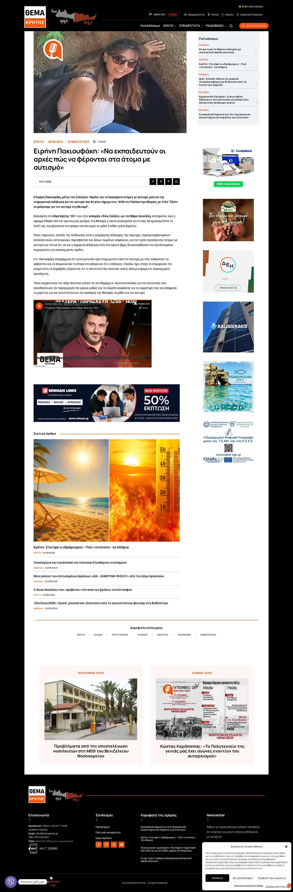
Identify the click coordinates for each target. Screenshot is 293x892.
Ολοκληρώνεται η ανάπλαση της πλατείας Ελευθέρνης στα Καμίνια (80, 562)
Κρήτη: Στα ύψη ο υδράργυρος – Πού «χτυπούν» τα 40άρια (81, 547)
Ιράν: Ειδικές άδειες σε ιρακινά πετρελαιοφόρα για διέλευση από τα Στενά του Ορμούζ (222, 82)
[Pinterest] (168, 181)
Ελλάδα (204, 92)
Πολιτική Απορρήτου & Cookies (248, 885)
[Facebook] (153, 181)
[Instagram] (106, 845)
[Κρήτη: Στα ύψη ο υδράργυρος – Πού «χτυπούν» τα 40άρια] (107, 490)
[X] (160, 181)
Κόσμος (204, 45)
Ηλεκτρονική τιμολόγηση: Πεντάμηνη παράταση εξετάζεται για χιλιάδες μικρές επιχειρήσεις (168, 849)
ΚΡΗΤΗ (39, 141)
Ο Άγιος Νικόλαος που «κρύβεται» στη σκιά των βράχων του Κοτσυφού (83, 590)
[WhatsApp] (176, 181)
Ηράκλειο (55, 141)
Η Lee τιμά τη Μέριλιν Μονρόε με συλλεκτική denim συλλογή (220, 50)
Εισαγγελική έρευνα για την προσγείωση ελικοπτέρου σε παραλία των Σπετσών (225, 116)
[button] (286, 846)
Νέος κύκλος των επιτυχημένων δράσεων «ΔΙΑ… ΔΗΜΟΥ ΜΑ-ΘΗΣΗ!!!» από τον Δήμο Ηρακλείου (99, 576)
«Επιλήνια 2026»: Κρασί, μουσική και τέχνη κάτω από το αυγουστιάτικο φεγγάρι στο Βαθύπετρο (101, 603)
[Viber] (11, 882)
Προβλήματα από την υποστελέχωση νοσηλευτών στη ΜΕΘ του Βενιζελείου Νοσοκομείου (91, 751)
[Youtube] (121, 845)
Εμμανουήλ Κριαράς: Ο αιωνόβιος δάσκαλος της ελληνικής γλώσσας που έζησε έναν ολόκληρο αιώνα (224, 99)
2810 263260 (41, 837)
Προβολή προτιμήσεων (272, 878)
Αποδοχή (217, 878)
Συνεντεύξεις (79, 141)
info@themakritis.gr (47, 833)
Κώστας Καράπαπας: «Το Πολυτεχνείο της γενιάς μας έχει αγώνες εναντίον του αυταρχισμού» (202, 751)
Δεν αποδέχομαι (242, 878)
